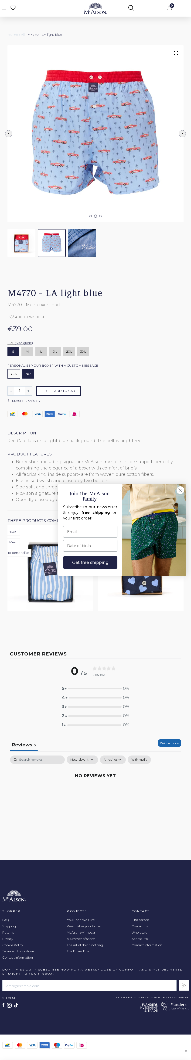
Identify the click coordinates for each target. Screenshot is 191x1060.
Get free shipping (90, 562)
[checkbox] (139, 760)
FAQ (5, 920)
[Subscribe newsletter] (184, 985)
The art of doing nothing (85, 945)
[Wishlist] (13, 7)
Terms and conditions (18, 951)
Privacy (7, 939)
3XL (83, 351)
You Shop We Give (81, 920)
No (28, 374)
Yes (13, 374)
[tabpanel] (95, 791)
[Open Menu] (4, 8)
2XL (69, 351)
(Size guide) (24, 343)
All (23, 34)
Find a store (140, 920)
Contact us (140, 926)
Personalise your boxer (84, 926)
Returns (8, 932)
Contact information (17, 957)
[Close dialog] (180, 490)
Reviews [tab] (24, 745)
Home (12, 34)
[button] (90, 216)
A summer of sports (81, 939)
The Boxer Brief (78, 951)
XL (55, 351)
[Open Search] (131, 8)
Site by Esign (186, 1051)
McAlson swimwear (81, 932)
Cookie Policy (12, 945)
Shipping (9, 926)
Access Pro (140, 939)
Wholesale (139, 932)
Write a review (169, 743)
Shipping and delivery (23, 400)
